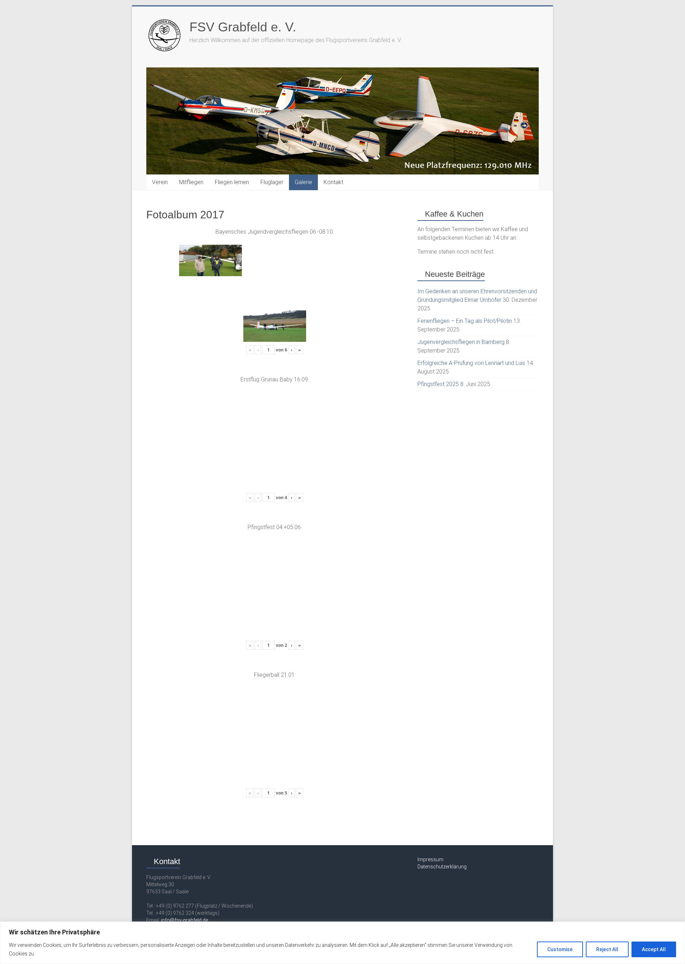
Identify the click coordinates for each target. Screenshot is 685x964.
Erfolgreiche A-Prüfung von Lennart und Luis (471, 363)
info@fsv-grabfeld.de (184, 920)
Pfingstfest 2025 (438, 384)
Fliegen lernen (232, 182)
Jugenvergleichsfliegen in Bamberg (460, 342)
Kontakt (333, 182)
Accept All (654, 949)
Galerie (303, 182)
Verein (160, 182)
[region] (342, 943)
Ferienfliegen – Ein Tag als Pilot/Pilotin (464, 321)
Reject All (607, 949)
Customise (560, 949)
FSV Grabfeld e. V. (242, 27)
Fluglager (271, 182)
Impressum (430, 859)
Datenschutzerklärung (442, 866)
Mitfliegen (191, 182)
